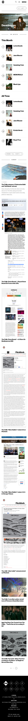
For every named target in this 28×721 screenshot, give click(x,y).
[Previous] (5, 22)
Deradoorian (9, 25)
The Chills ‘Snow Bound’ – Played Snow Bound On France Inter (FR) (14, 282)
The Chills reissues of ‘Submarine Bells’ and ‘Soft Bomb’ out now (14, 185)
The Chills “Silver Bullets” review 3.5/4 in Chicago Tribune (13, 493)
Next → (16, 668)
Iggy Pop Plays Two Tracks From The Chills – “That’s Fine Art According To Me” (13, 624)
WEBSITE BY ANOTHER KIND (14, 716)
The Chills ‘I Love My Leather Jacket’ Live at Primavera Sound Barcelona (13, 600)
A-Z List (21, 8)
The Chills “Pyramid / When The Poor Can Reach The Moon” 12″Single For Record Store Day (13, 660)
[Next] (23, 22)
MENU (24, 2)
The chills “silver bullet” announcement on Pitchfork (14, 572)
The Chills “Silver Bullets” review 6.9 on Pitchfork (14, 430)
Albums (4, 182)
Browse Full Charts (13, 154)
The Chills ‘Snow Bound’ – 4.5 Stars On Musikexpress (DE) (13, 340)
